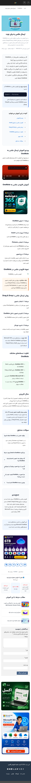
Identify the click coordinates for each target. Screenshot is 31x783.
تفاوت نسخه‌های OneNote (16, 132)
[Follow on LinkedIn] (11, 769)
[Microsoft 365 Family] (15, 547)
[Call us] (13, 769)
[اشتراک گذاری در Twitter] (17, 565)
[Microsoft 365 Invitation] (15, 202)
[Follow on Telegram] (7, 769)
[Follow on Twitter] (17, 769)
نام (27, 650)
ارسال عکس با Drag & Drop (16, 127)
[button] (28, 3)
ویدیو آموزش (20, 118)
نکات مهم (20, 137)
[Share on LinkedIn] (6, 565)
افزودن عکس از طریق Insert (16, 123)
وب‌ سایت (25, 665)
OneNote (20, 8)
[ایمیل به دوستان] (13, 565)
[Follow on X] (19, 769)
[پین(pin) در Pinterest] (10, 565)
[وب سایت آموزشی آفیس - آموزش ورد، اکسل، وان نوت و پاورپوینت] (15, 2)
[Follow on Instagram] (21, 769)
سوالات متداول (19, 141)
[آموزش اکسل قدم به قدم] (15, 696)
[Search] (24, 3)
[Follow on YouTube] (9, 769)
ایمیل (26, 658)
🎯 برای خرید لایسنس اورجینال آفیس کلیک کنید (18, 168)
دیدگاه (26, 637)
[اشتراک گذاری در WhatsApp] (25, 565)
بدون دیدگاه (4, 49)
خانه (25, 8)
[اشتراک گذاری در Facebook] (21, 565)
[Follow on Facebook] (23, 769)
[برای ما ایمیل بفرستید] (15, 769)
